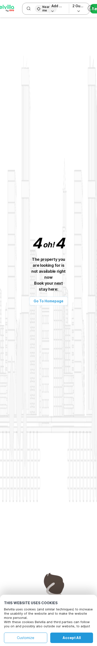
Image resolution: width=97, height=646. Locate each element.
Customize (25, 638)
